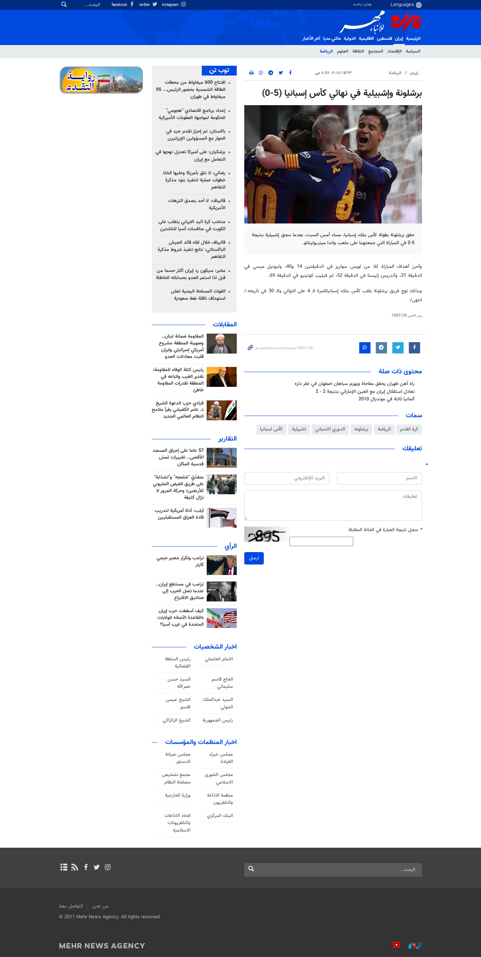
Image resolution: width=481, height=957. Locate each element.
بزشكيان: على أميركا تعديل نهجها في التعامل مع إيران (190, 155)
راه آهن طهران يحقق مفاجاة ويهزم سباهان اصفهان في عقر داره (354, 384)
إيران (399, 38)
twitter (145, 5)
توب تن (219, 70)
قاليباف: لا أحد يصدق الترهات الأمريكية (196, 204)
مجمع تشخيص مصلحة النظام (176, 778)
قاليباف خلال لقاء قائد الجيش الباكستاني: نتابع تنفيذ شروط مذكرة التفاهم (191, 250)
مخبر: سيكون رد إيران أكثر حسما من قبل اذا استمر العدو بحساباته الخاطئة (190, 274)
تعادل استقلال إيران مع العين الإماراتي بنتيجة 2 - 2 (365, 391)
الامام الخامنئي (219, 659)
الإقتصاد (394, 51)
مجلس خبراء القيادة (221, 758)
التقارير (227, 439)
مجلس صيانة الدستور (178, 758)
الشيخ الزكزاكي (177, 720)
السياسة (413, 51)
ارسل (254, 558)
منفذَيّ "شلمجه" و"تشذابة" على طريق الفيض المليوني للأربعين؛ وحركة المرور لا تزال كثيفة (178, 487)
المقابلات (225, 325)
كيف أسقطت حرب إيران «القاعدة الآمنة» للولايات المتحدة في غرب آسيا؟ (180, 617)
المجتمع (375, 51)
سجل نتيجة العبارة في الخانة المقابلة (385, 530)
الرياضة (326, 51)
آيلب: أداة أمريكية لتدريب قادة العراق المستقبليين (179, 514)
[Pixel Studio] (393, 945)
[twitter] (96, 868)
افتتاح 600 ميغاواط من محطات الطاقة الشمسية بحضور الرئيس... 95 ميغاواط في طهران (190, 90)
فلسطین (384, 38)
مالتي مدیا (332, 38)
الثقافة (358, 51)
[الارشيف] (63, 868)
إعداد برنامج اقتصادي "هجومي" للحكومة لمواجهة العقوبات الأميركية (192, 114)
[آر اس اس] (74, 868)
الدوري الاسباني (330, 429)
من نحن (100, 906)
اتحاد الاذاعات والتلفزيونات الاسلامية (178, 823)
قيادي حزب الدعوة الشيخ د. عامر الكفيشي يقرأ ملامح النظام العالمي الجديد (178, 410)
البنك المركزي (220, 816)
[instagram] (107, 868)
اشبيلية (299, 429)
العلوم (342, 51)
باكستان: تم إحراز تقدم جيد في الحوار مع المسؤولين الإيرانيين (195, 135)
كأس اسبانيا (271, 429)
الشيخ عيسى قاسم (178, 703)
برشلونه (361, 429)
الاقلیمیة (366, 38)
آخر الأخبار (311, 38)
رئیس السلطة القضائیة (178, 662)
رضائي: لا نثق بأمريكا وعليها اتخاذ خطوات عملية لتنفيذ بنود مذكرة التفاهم (194, 180)
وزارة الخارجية (178, 795)
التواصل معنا (71, 906)
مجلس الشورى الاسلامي (219, 778)
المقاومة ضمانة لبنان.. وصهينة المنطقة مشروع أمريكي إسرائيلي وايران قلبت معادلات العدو (181, 347)
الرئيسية (413, 38)
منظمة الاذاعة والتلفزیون (220, 799)
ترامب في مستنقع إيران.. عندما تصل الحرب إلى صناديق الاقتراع (180, 591)
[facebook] (85, 868)
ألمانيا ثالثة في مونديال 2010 (386, 399)
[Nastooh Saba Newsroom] (411, 945)
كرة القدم (409, 429)
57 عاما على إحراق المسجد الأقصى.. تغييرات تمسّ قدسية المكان (178, 457)
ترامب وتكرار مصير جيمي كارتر (180, 561)
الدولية (350, 38)
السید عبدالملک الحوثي (218, 703)
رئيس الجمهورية (218, 720)
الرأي (231, 546)
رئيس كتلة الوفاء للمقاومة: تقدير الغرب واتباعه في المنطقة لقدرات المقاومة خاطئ (178, 380)
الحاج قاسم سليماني (222, 683)
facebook (120, 5)
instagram (171, 5)
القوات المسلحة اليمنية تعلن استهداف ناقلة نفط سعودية (198, 295)
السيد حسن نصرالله (179, 683)
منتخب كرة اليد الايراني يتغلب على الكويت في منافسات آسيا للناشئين (192, 225)
